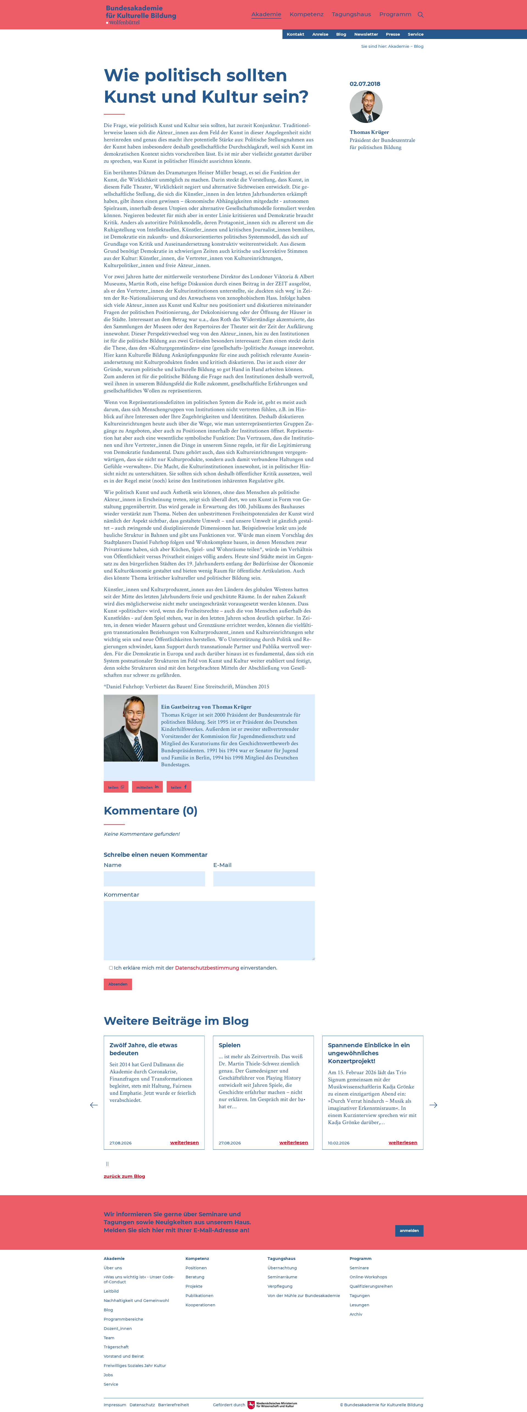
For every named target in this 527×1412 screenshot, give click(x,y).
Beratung (195, 1277)
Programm (361, 1258)
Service (416, 34)
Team (109, 1337)
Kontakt (295, 34)
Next (433, 1105)
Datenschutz (142, 1404)
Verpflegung (280, 1286)
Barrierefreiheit (173, 1404)
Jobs (108, 1374)
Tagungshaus (281, 1258)
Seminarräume (282, 1277)
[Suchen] (420, 14)
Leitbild (111, 1291)
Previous (94, 1105)
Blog (341, 34)
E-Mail (222, 864)
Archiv (356, 1314)
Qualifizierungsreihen (371, 1286)
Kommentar (121, 894)
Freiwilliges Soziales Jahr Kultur (135, 1365)
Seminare (359, 1267)
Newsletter (366, 34)
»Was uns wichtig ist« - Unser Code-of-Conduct (139, 1279)
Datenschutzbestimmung (207, 968)
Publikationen (200, 1295)
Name (113, 864)
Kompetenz (197, 1258)
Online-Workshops (368, 1277)
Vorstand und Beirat (124, 1356)
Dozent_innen (118, 1328)
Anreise (320, 34)
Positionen (196, 1267)
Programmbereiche (123, 1319)
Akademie (398, 46)
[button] (116, 787)
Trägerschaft (116, 1346)
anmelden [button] (409, 1230)
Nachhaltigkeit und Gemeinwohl (136, 1300)
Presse (393, 34)
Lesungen (359, 1304)
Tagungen (360, 1295)
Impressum (115, 1404)
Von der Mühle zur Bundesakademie (304, 1295)
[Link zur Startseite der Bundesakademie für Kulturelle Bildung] (141, 14)
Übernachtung (282, 1267)
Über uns (113, 1267)
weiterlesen (184, 1142)
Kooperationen (200, 1304)
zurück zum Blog (124, 1176)
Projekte (194, 1286)
